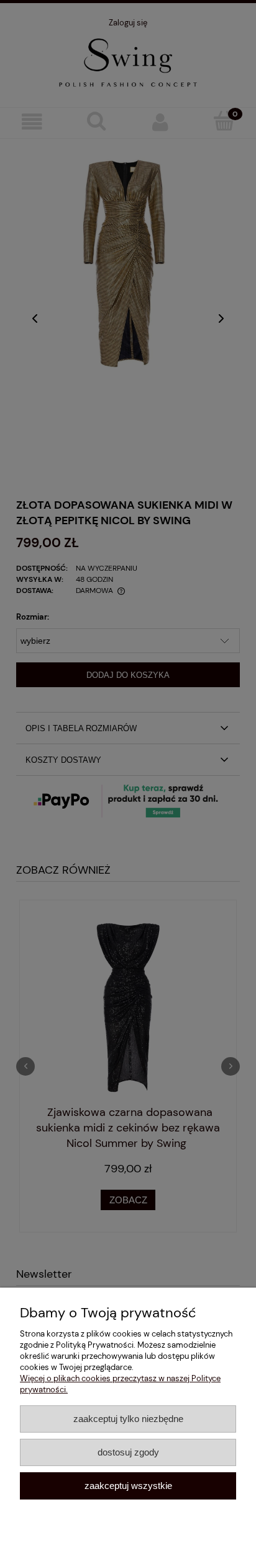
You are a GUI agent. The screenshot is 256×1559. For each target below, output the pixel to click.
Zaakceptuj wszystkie (128, 1485)
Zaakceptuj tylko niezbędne (128, 1418)
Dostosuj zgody (128, 1452)
